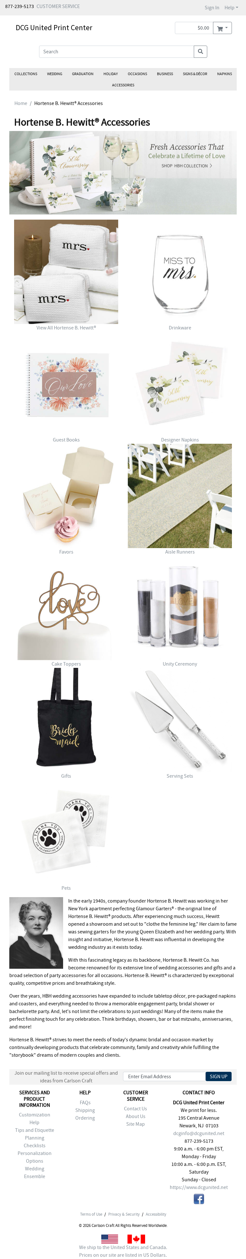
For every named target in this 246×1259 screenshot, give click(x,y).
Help (229, 7)
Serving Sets (180, 776)
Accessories (123, 85)
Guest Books (66, 440)
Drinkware (180, 328)
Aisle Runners (180, 552)
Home (20, 103)
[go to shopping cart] (222, 28)
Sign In (212, 7)
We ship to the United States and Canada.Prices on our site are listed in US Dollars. (123, 1251)
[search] (200, 52)
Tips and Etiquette (34, 1130)
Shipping (85, 1110)
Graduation (83, 73)
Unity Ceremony (180, 664)
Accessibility (156, 1214)
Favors (66, 552)
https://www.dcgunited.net (199, 1187)
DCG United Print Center (54, 27)
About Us (135, 1116)
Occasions (137, 73)
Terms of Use (91, 1214)
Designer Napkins (180, 440)
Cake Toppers (66, 664)
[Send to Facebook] (198, 1200)
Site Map (135, 1124)
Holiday (110, 73)
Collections (25, 73)
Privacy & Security (124, 1214)
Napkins (224, 73)
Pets (66, 888)
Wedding (54, 73)
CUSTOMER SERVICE (58, 6)
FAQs (85, 1102)
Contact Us (135, 1109)
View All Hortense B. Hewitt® (66, 328)
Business (165, 73)
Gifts (66, 776)
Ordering (85, 1118)
